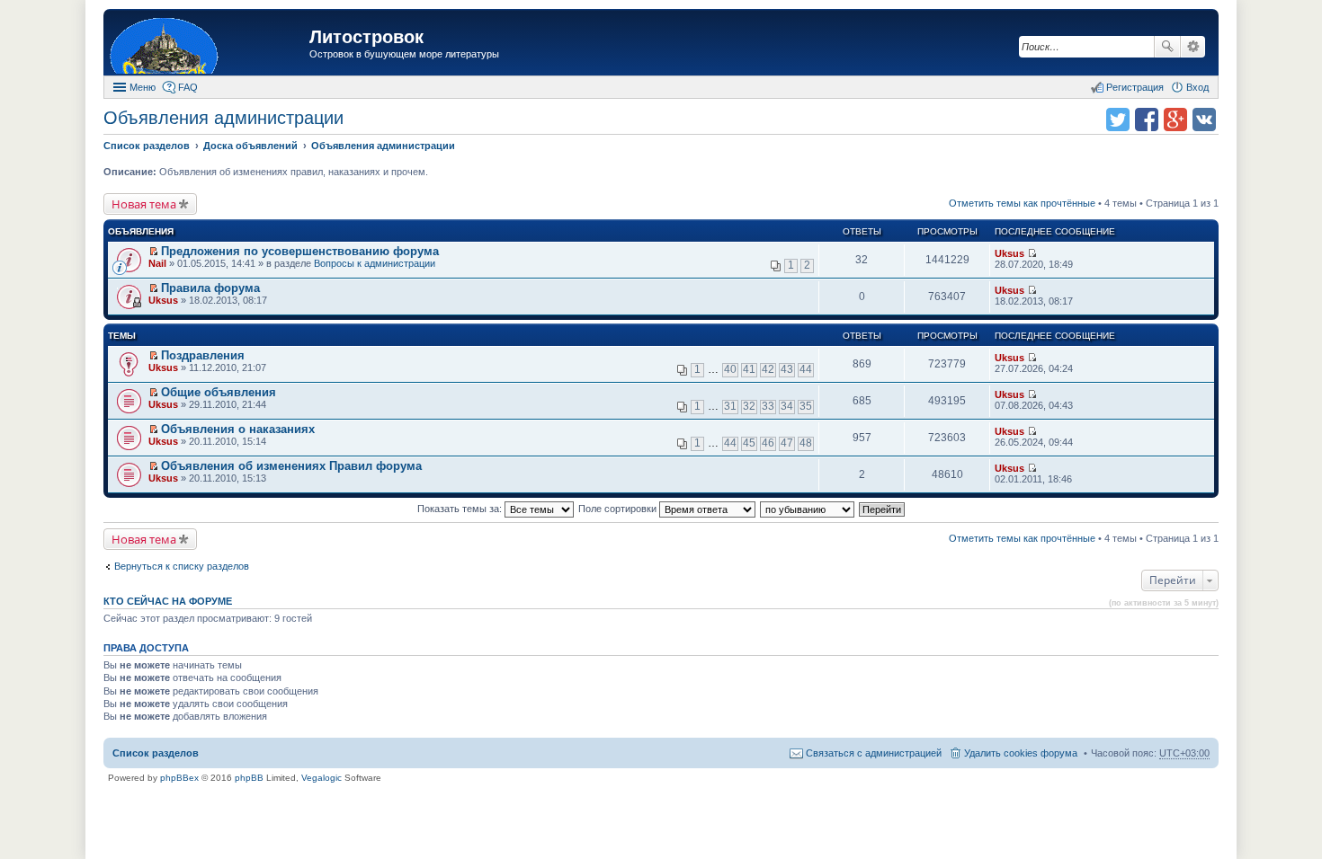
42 (768, 369)
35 (805, 406)
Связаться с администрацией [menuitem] (874, 753)
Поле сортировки (618, 508)
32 (749, 406)
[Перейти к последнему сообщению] (1032, 253)
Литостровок (366, 37)
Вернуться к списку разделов (181, 566)
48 (805, 443)
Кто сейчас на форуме (167, 601)
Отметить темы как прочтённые (1022, 203)
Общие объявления (218, 392)
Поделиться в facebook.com (1146, 119)
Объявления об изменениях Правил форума (291, 466)
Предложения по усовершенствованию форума (300, 251)
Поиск (1167, 47)
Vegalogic (321, 778)
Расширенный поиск (1193, 47)
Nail (157, 263)
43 (787, 369)
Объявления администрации (223, 118)
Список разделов (155, 753)
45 (749, 443)
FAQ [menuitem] (188, 87)
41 (749, 369)
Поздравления (203, 355)
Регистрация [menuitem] (1135, 87)
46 (768, 443)
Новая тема (144, 204)
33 (768, 406)
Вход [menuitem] (1197, 87)
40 (730, 369)
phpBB (249, 778)
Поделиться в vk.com (1204, 119)
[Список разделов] (208, 44)
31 (730, 406)
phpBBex (179, 778)
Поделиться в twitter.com (1118, 119)
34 (787, 406)
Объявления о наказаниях (238, 429)
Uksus (1009, 253)
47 (787, 443)
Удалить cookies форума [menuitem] (1020, 753)
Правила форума (210, 288)
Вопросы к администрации (374, 263)
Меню (143, 87)
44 (805, 369)
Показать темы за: (461, 508)
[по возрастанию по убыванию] (808, 508)
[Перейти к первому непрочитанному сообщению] (153, 251)
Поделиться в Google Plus (1175, 119)
